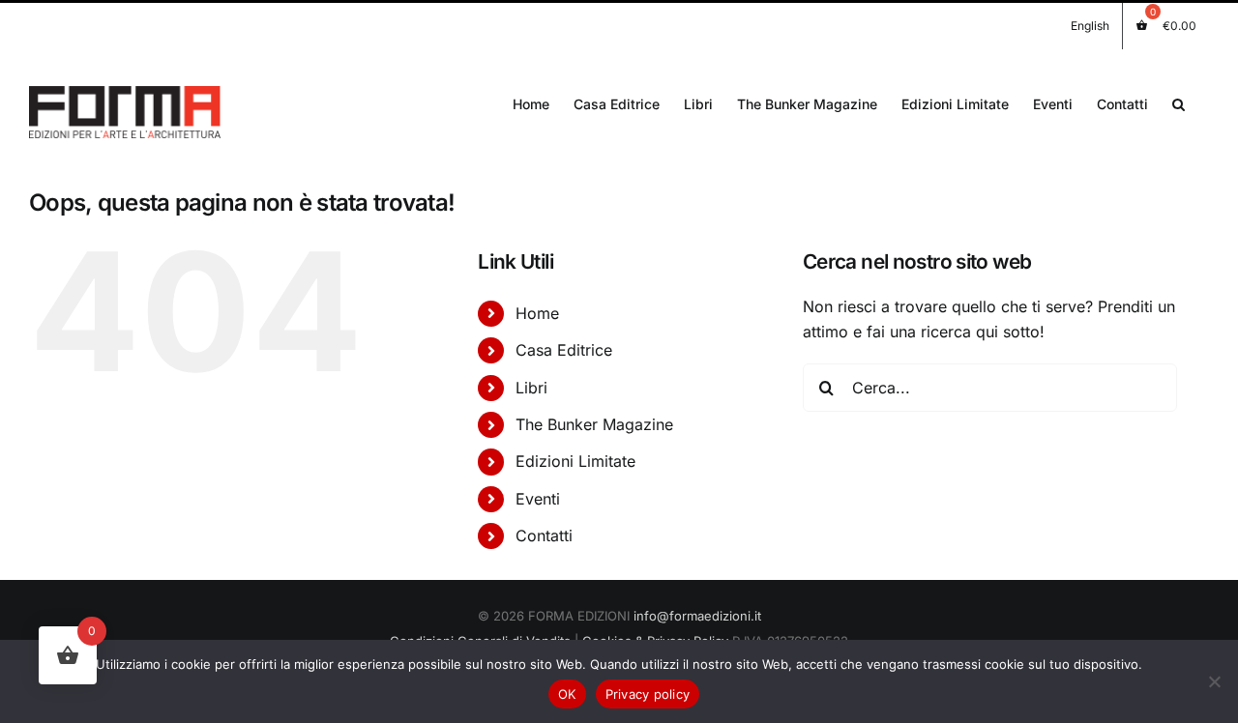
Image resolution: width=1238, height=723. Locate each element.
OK (567, 694)
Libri (531, 387)
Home (537, 313)
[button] (1178, 102)
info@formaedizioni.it (697, 615)
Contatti (544, 535)
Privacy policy (648, 694)
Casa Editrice (564, 350)
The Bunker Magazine (594, 424)
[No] (1213, 681)
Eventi (538, 498)
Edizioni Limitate (575, 461)
